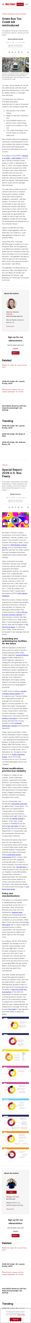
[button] (3, 4)
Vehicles (5, 465)
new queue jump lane (19, 804)
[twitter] (15, 52)
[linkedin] (12, 52)
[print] (28, 52)
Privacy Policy (21, 1314)
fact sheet (12, 1009)
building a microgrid (9, 718)
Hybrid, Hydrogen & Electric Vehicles (14, 14)
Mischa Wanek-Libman (15, 39)
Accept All (15, 1319)
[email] (22, 52)
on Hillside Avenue (17, 818)
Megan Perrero (15, 494)
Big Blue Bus (21, 867)
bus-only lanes (12, 826)
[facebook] (9, 52)
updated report (17, 912)
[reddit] (18, 52)
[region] (15, 1315)
